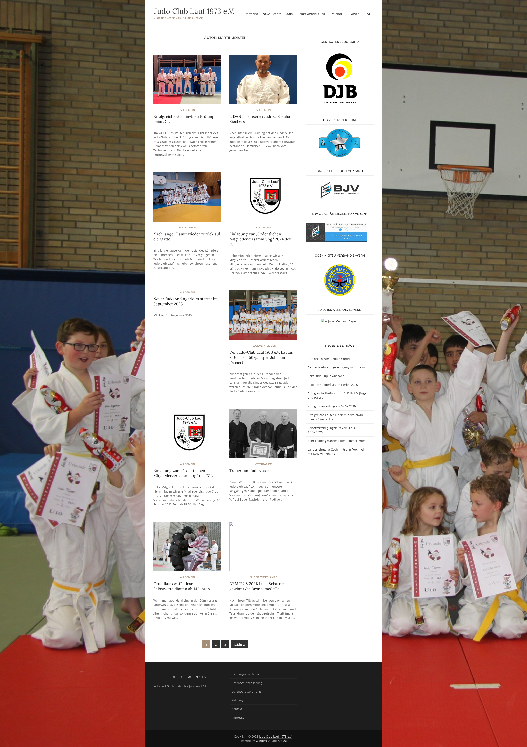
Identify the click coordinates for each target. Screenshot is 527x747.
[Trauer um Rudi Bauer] (263, 435)
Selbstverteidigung (311, 14)
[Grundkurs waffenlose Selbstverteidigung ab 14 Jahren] (187, 548)
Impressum (239, 717)
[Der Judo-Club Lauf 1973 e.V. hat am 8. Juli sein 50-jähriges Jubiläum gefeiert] (263, 317)
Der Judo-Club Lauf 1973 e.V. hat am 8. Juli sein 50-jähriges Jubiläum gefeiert (261, 357)
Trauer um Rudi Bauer (249, 470)
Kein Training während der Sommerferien (337, 441)
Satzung (237, 700)
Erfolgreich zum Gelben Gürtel (329, 359)
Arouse (282, 741)
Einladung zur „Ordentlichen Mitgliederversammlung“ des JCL (183, 473)
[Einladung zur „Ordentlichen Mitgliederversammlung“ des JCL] (187, 435)
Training (336, 14)
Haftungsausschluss (245, 674)
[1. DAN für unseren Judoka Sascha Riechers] (263, 81)
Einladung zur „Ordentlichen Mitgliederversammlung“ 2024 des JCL (260, 238)
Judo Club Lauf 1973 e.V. (194, 11)
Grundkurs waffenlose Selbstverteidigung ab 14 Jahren (181, 586)
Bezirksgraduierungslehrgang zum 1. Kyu (336, 367)
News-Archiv (272, 14)
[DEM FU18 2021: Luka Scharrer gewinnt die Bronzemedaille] (263, 548)
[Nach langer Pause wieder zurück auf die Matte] (187, 199)
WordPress (263, 741)
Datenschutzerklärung (247, 683)
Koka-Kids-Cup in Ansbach (326, 376)
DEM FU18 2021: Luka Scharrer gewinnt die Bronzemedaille (256, 586)
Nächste (239, 644)
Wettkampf (187, 227)
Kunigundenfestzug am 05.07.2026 (332, 406)
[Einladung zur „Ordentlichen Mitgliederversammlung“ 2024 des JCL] (263, 199)
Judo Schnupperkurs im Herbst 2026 (333, 385)
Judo (289, 14)
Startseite (251, 14)
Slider (271, 345)
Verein (354, 14)
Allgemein (187, 110)
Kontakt (237, 709)
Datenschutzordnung (246, 692)
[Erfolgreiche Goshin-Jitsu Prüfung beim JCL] (187, 81)
